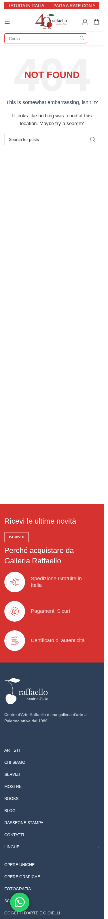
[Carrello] (96, 21)
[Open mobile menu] (7, 21)
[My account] (85, 21)
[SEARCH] (82, 38)
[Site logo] (52, 21)
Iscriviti (16, 537)
